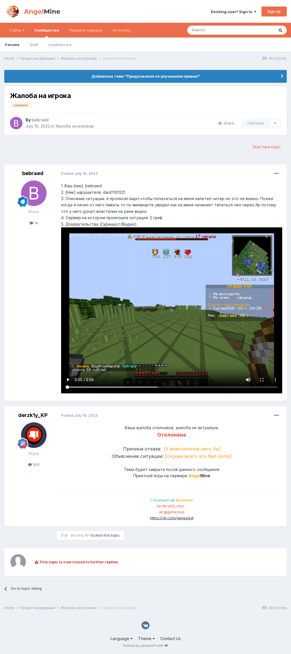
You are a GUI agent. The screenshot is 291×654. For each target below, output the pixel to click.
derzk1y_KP (32, 415)
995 (36, 464)
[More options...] (276, 173)
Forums (12, 44)
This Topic (258, 30)
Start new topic (267, 146)
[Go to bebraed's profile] (16, 123)
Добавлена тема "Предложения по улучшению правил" (146, 76)
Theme (145, 638)
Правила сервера (85, 30)
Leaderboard (59, 44)
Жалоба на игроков (74, 126)
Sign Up (274, 11)
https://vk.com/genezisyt (172, 518)
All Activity (122, 30)
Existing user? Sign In (232, 11)
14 (35, 223)
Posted (79, 173)
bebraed (32, 173)
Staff (34, 44)
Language (120, 638)
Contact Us (170, 638)
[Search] (280, 30)
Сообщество (46, 30)
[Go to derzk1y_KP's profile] (34, 435)
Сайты (15, 30)
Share (227, 123)
